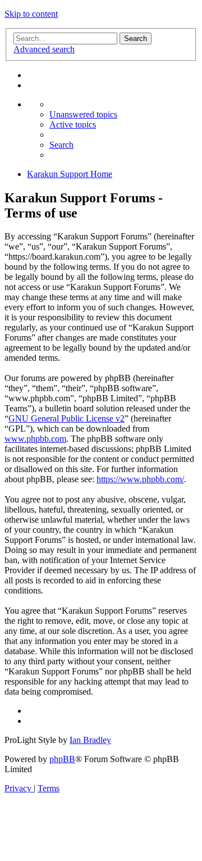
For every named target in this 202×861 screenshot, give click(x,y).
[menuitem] (83, 114)
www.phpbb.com (35, 438)
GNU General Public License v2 (66, 418)
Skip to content (31, 14)
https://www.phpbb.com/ (140, 479)
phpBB (62, 759)
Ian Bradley (90, 740)
